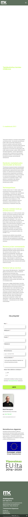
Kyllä (8, 372)
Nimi (5, 323)
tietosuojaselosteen (12, 380)
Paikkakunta (7, 344)
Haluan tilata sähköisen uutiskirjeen (13, 369)
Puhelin (6, 337)
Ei (7, 375)
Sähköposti (7, 330)
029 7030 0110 (7, 501)
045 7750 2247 (8, 414)
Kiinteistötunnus (8, 350)
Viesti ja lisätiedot (9, 357)
